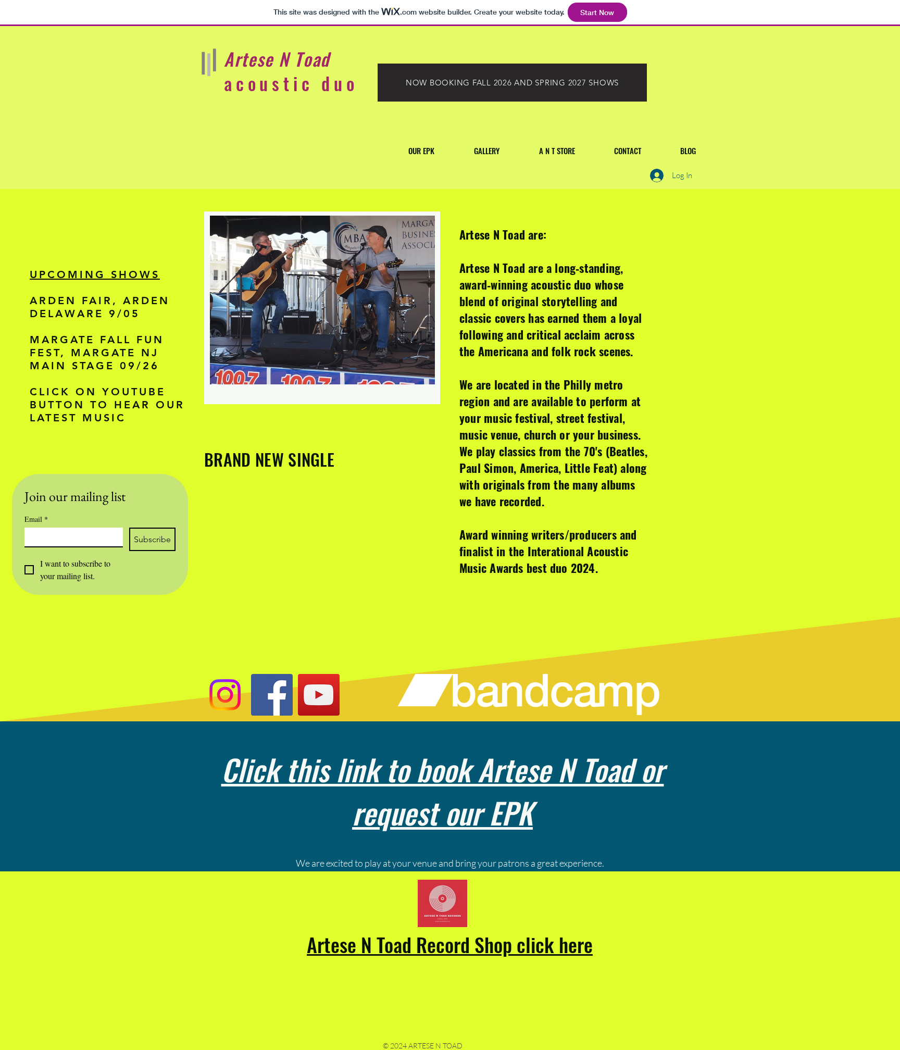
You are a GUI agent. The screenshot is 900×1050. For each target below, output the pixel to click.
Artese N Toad (277, 58)
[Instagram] (225, 695)
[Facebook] (272, 695)
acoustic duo (291, 83)
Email (36, 519)
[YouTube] (319, 695)
